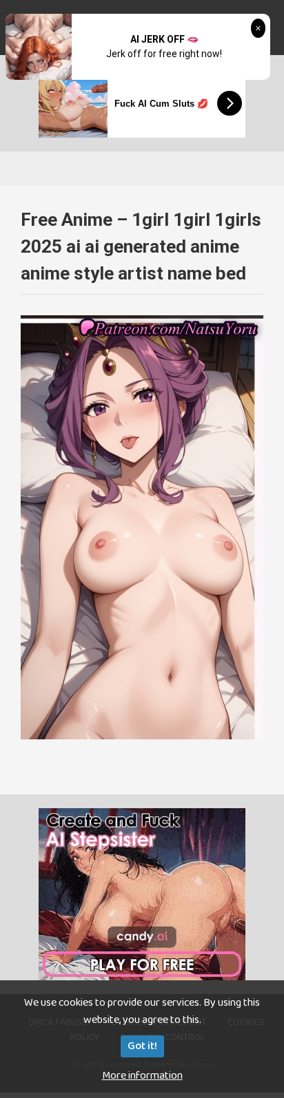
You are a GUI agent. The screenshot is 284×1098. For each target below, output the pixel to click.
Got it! (142, 1046)
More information (142, 1075)
